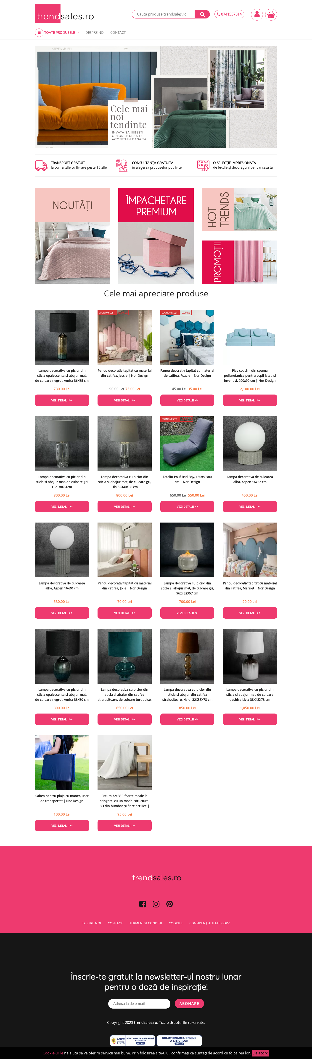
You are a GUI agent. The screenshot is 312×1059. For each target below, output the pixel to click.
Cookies (175, 923)
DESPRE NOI (95, 32)
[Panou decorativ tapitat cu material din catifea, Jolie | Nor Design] (125, 550)
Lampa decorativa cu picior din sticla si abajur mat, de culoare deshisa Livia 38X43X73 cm (250, 694)
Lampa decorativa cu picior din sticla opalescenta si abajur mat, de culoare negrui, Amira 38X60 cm (62, 694)
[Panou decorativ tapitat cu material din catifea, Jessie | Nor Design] (125, 337)
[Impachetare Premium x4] (156, 236)
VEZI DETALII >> (61, 400)
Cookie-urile (53, 1053)
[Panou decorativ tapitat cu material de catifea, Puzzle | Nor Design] (187, 337)
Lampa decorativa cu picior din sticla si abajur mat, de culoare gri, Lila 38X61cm (62, 482)
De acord (260, 1053)
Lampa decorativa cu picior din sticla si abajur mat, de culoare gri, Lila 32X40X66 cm (124, 482)
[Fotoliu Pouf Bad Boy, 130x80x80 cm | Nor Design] (187, 443)
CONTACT (118, 32)
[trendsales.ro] (64, 13)
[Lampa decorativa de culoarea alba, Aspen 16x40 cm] (62, 550)
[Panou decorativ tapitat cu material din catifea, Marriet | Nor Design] (250, 550)
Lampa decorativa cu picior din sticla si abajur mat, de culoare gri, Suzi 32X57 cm (187, 588)
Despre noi (91, 923)
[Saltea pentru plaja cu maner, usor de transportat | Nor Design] (62, 762)
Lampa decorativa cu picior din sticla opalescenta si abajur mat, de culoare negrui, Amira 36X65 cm (62, 375)
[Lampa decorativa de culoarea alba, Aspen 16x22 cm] (250, 443)
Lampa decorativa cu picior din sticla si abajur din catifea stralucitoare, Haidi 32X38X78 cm (187, 694)
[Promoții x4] (239, 262)
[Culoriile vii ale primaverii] (156, 97)
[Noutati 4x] (72, 236)
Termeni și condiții (146, 923)
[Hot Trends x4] (239, 209)
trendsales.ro (145, 1022)
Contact (115, 923)
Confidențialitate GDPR (209, 923)
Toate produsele (59, 32)
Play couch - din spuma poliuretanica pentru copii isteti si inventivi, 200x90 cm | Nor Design (250, 375)
